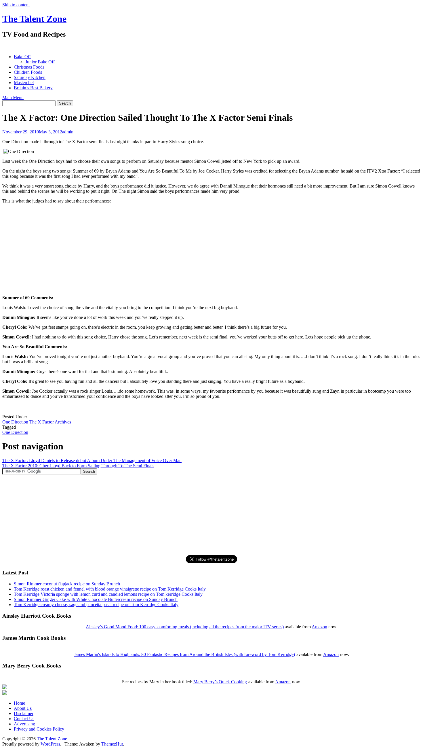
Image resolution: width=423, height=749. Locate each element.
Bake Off (22, 56)
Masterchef (24, 82)
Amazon (319, 626)
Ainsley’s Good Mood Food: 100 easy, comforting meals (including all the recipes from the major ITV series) (185, 626)
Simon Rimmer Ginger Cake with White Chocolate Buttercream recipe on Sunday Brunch (96, 599)
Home (19, 703)
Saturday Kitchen (29, 77)
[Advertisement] (107, 46)
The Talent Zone (34, 19)
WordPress (50, 744)
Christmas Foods (29, 67)
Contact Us (24, 718)
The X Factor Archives (50, 421)
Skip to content (16, 4)
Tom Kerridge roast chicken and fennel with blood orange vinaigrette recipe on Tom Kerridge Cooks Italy (110, 589)
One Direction (15, 421)
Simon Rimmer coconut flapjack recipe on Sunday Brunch (67, 583)
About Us (23, 708)
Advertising (24, 723)
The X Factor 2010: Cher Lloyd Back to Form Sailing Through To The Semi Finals (78, 465)
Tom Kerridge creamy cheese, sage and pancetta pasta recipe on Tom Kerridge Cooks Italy (96, 604)
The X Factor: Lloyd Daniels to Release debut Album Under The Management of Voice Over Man (92, 460)
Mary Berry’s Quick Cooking (220, 681)
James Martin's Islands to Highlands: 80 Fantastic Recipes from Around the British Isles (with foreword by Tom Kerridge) (184, 654)
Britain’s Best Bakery (33, 87)
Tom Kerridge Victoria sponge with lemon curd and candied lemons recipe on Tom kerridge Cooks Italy (108, 594)
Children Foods (28, 72)
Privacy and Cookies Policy (39, 729)
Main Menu (13, 97)
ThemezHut (112, 744)
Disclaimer (23, 713)
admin (67, 131)
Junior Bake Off (40, 61)
